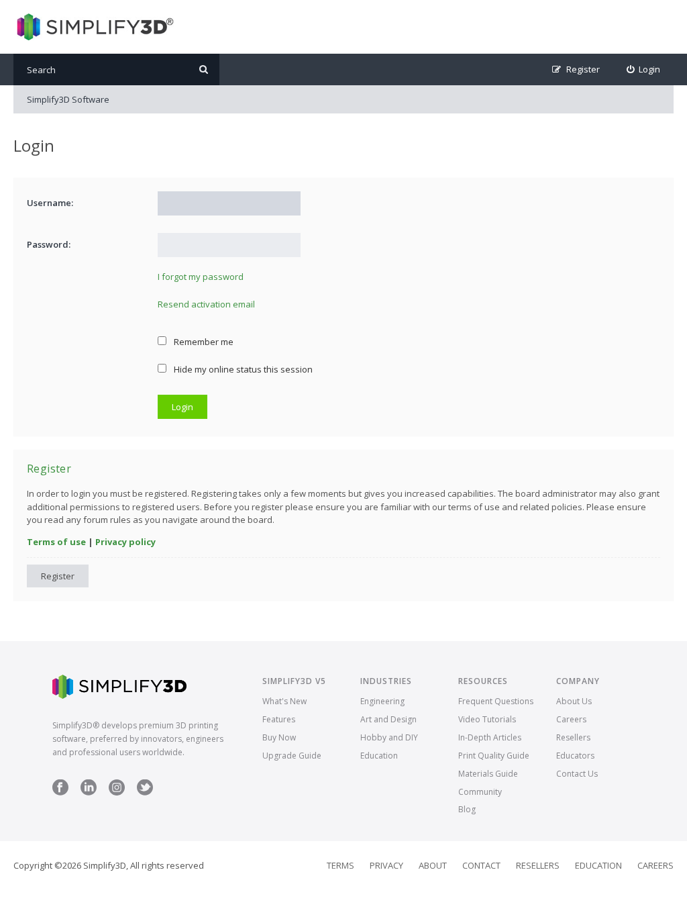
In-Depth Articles (489, 737)
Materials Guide (488, 773)
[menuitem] (643, 69)
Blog (467, 809)
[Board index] (93, 26)
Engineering (382, 701)
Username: (50, 203)
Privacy (386, 865)
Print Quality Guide (493, 755)
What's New (284, 701)
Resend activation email (206, 304)
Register (57, 576)
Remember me (202, 342)
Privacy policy (125, 542)
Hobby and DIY (389, 737)
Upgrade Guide (291, 755)
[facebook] (60, 792)
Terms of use (56, 542)
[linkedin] (89, 792)
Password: (48, 244)
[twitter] (145, 792)
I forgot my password (201, 277)
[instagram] (117, 792)
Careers (571, 719)
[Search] (203, 69)
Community (480, 792)
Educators (575, 755)
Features (278, 719)
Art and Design (388, 719)
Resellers (573, 737)
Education (379, 755)
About (433, 865)
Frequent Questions (495, 701)
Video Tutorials (487, 719)
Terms (340, 865)
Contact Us (577, 773)
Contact (481, 865)
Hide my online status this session (242, 369)
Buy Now (279, 737)
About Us (574, 701)
